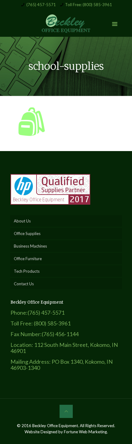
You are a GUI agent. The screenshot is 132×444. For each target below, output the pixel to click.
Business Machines (30, 246)
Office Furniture (28, 258)
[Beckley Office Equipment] (66, 23)
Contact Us (24, 283)
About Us (22, 220)
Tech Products (27, 271)
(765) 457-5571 (41, 4)
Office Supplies (27, 233)
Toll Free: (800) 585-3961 (88, 4)
